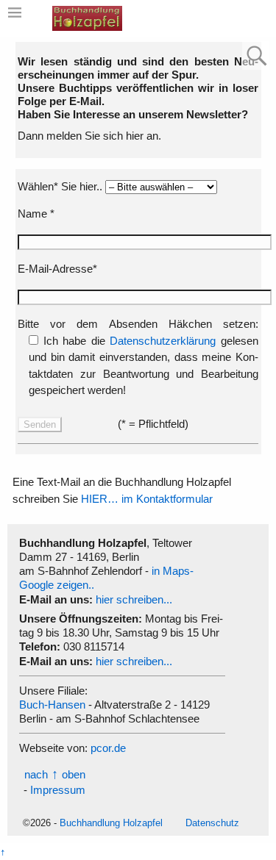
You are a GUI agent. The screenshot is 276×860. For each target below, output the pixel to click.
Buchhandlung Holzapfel (111, 822)
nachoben (54, 774)
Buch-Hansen (52, 704)
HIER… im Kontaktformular (147, 498)
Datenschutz (212, 822)
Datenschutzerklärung (163, 340)
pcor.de (108, 748)
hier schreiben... (134, 599)
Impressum (57, 790)
